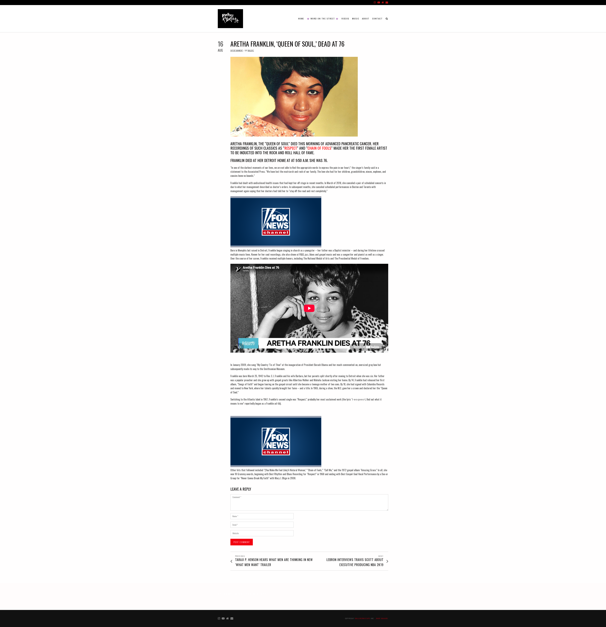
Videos (345, 18)
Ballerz (251, 50)
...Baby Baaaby (381, 618)
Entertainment (236, 50)
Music (355, 18)
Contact (377, 18)
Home (301, 18)
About (365, 18)
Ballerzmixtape (362, 618)
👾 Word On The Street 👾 (323, 18)
